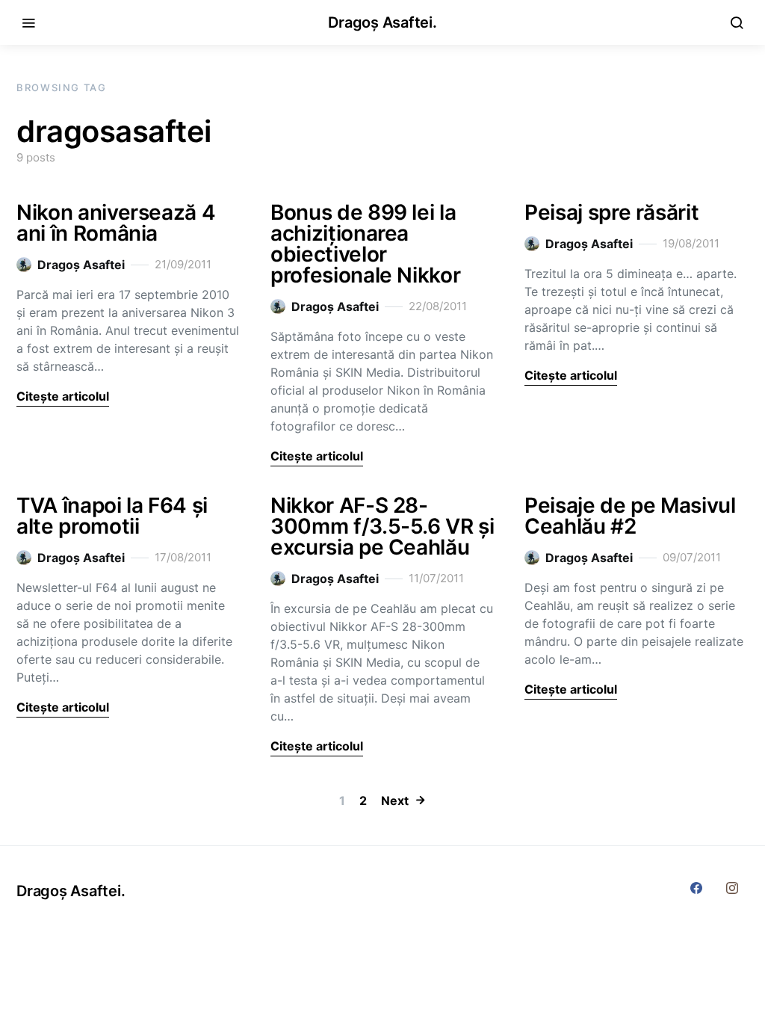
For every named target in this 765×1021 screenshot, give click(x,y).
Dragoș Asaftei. (382, 22)
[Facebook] (696, 888)
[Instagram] (732, 888)
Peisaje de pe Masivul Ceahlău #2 (630, 516)
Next (395, 800)
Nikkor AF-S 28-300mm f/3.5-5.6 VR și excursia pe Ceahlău (382, 526)
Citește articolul (62, 396)
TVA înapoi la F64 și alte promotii (112, 516)
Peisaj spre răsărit (611, 212)
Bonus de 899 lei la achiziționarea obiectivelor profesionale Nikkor (365, 244)
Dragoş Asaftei (81, 264)
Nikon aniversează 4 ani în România (115, 223)
